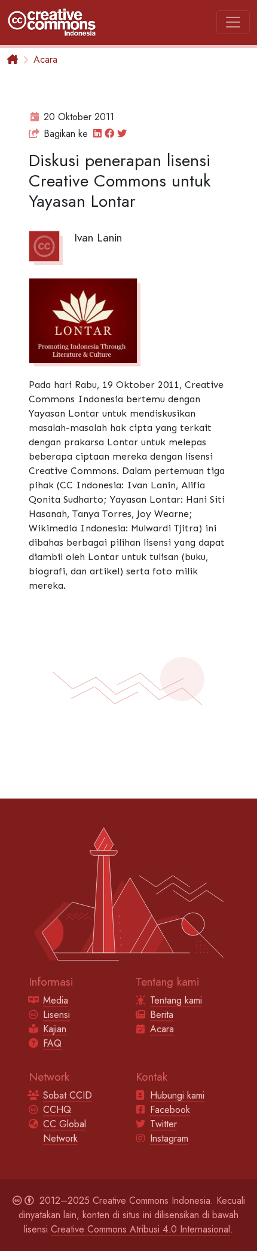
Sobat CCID (67, 1095)
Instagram (169, 1138)
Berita (161, 1014)
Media (55, 1000)
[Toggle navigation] (233, 22)
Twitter (163, 1124)
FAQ (52, 1043)
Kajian (54, 1029)
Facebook (170, 1110)
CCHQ (57, 1110)
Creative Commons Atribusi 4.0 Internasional (140, 1229)
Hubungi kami (177, 1095)
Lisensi (56, 1014)
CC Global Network (64, 1131)
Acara (45, 59)
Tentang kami (176, 1000)
